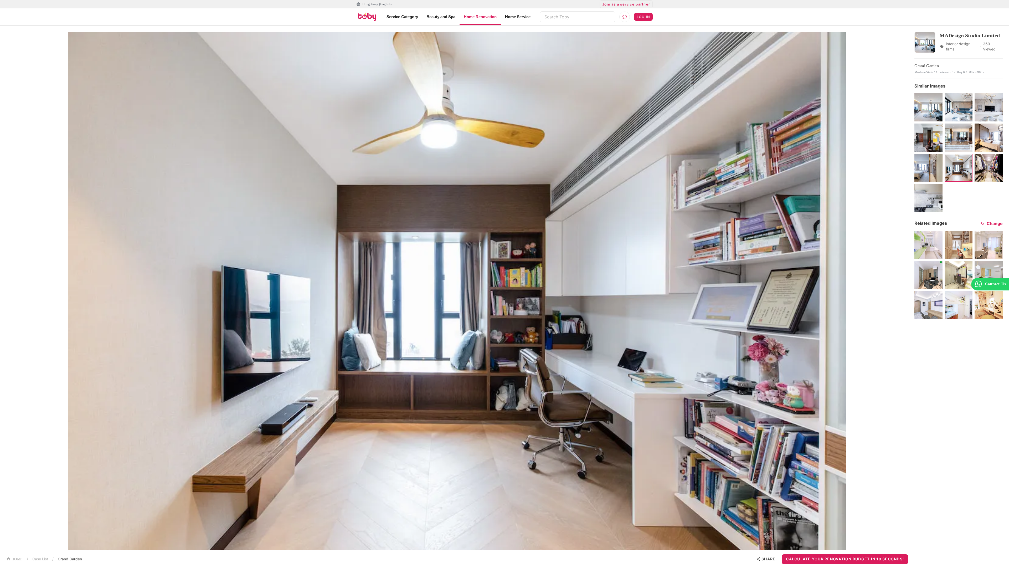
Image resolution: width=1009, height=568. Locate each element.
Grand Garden (70, 559)
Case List (40, 559)
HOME (17, 559)
